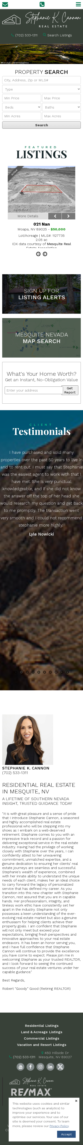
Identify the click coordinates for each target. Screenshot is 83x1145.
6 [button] (44, 672)
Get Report (69, 390)
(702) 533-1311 (26, 35)
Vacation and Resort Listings (41, 1045)
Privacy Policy (59, 1126)
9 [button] (61, 672)
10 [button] (67, 672)
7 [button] (50, 672)
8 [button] (56, 672)
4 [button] (33, 672)
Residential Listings (41, 1026)
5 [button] (39, 672)
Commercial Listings (41, 1038)
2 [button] (21, 672)
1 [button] (15, 672)
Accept (66, 1134)
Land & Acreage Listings (41, 1032)
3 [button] (27, 672)
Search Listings (59, 35)
